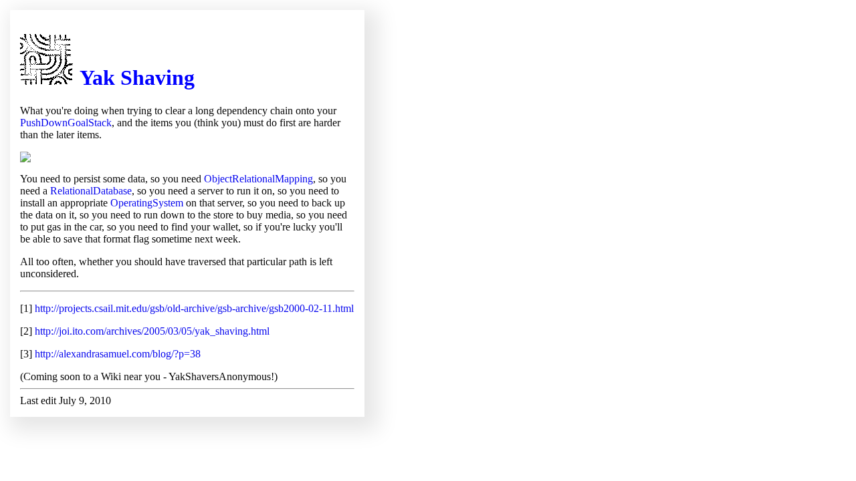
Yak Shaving (137, 77)
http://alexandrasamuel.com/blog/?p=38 (118, 353)
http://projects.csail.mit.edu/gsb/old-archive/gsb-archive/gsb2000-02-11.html (194, 308)
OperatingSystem (146, 202)
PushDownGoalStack (66, 122)
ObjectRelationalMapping (258, 178)
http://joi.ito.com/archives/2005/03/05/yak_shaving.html (152, 331)
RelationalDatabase (91, 190)
